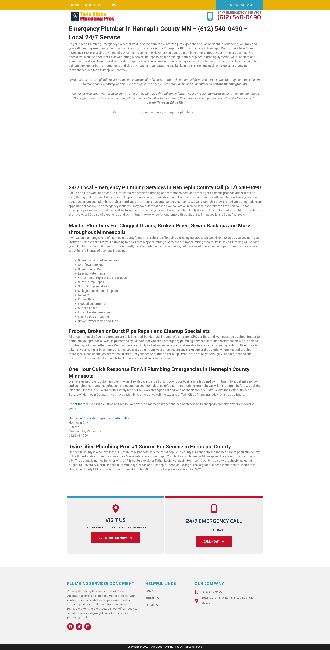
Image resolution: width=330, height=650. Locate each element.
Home (75, 5)
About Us (93, 5)
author (79, 404)
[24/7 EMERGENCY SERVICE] (210, 16)
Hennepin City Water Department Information (99, 418)
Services (115, 5)
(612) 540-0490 (239, 17)
